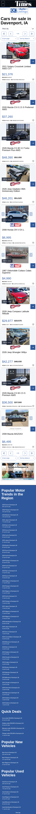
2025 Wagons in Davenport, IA (10, 612)
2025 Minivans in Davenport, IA (10, 693)
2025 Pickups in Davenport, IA (10, 587)
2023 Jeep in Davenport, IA (9, 607)
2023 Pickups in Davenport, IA (10, 602)
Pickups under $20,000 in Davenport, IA (13, 734)
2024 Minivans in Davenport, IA (10, 642)
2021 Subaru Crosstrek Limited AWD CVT (16, 67)
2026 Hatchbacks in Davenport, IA (11, 622)
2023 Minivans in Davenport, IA (10, 678)
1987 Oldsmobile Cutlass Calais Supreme (16, 272)
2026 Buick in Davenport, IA (9, 546)
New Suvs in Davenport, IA (9, 753)
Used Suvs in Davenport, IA (9, 782)
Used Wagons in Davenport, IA (10, 798)
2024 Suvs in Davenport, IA (9, 576)
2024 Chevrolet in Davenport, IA (10, 688)
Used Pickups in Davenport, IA (10, 787)
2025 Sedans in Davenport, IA (10, 698)
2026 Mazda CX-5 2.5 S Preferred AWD (18, 108)
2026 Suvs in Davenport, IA (9, 505)
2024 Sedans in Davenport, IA (10, 703)
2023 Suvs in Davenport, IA (9, 551)
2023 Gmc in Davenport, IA (9, 632)
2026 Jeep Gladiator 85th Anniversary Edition (13, 190)
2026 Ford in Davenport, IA (9, 536)
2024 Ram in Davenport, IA (9, 648)
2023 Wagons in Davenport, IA (10, 592)
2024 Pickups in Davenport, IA (10, 561)
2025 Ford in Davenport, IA (9, 597)
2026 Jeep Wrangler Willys (14, 352)
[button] (3, 214)
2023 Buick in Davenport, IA (9, 668)
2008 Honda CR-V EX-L (13, 230)
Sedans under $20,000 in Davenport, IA (13, 724)
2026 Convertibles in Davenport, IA (11, 637)
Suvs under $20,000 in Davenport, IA (12, 719)
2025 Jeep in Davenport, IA (9, 541)
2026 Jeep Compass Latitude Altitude (15, 312)
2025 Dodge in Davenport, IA (10, 663)
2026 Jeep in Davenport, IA (9, 521)
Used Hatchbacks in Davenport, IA (11, 808)
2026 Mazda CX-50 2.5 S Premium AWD (13, 394)
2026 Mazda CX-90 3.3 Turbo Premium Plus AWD (15, 149)
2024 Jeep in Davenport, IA (9, 627)
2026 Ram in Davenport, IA (9, 526)
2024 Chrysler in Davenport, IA (10, 658)
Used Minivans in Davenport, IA (10, 803)
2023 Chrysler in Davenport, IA (10, 683)
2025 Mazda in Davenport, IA (10, 673)
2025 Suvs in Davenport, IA (9, 531)
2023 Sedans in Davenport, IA (10, 653)
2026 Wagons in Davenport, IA (10, 581)
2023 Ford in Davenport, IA (9, 556)
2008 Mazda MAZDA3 (12, 434)
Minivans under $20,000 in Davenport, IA (13, 729)
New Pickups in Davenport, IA (10, 758)
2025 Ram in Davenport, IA (9, 571)
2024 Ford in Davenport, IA (9, 566)
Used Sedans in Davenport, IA (10, 792)
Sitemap (18, 812)
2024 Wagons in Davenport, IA (10, 617)
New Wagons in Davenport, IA (10, 763)
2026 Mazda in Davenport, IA (10, 515)
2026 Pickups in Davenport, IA (10, 510)
